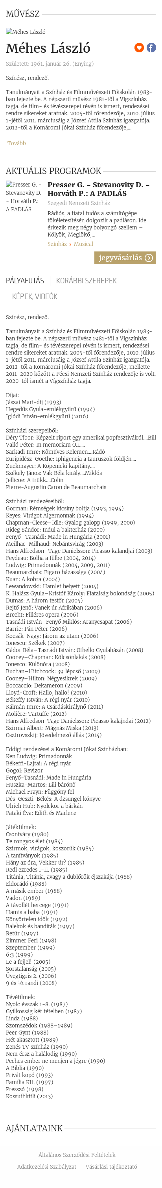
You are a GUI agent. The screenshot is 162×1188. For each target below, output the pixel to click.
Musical (83, 244)
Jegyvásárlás (120, 257)
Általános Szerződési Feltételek (77, 1155)
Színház (57, 244)
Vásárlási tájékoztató (111, 1167)
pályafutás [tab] (25, 281)
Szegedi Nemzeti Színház (79, 203)
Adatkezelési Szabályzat (46, 1167)
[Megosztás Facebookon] (151, 47)
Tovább (16, 143)
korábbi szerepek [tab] (86, 281)
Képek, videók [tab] (34, 296)
